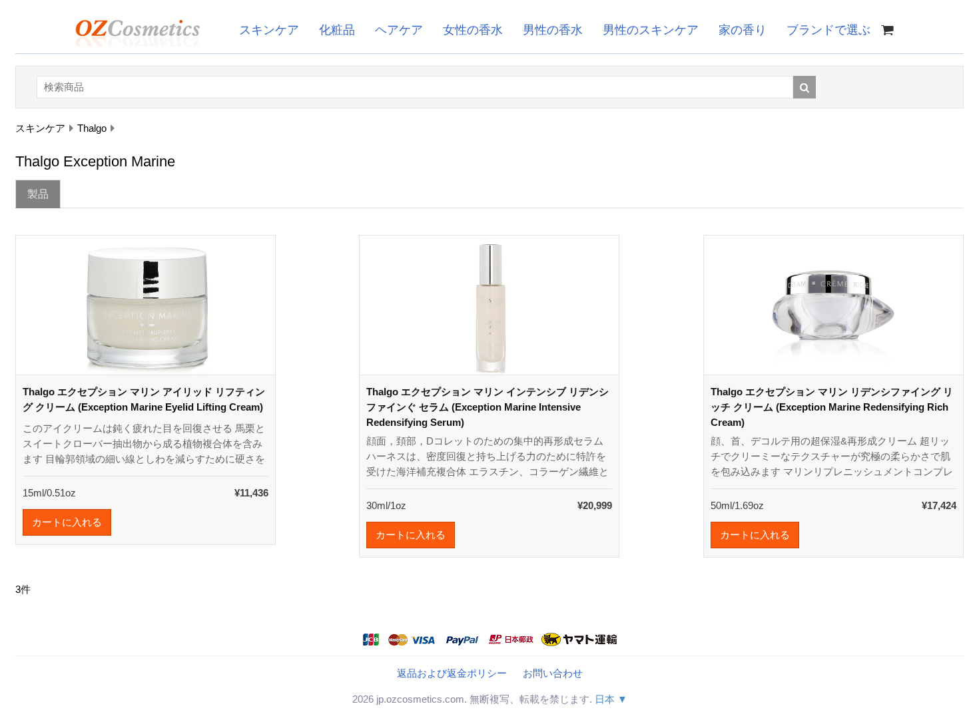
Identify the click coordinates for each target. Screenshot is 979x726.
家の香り (743, 30)
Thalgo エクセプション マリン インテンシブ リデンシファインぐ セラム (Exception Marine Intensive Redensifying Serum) (487, 407)
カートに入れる (67, 522)
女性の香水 (473, 30)
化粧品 (337, 30)
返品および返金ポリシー (452, 673)
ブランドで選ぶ (828, 30)
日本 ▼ (611, 699)
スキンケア (269, 30)
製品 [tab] (38, 194)
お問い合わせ (553, 673)
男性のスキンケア (651, 30)
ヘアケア (399, 30)
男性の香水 (553, 30)
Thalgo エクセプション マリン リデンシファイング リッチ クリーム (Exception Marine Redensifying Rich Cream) (832, 407)
